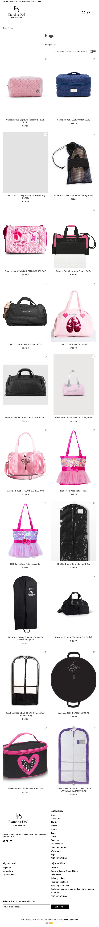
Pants (53, 836)
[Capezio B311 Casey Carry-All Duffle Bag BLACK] (25, 162)
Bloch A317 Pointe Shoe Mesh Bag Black (73, 195)
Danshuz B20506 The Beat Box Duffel (73, 637)
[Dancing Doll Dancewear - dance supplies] (16, 13)
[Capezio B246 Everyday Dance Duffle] (73, 238)
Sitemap (55, 892)
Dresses (55, 840)
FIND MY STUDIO (59, 858)
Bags (53, 854)
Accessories (57, 843)
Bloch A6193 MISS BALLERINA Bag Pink (73, 417)
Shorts (54, 829)
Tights (54, 822)
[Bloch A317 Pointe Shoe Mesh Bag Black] (73, 162)
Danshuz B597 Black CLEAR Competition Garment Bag (25, 714)
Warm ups (55, 851)
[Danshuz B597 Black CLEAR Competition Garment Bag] (25, 680)
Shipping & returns (60, 885)
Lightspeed (73, 919)
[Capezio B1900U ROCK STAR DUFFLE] (25, 311)
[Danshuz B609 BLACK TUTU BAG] (73, 680)
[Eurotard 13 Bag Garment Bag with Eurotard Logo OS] (25, 604)
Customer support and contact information (72, 889)
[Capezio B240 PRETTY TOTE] (73, 311)
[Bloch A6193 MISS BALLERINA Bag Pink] (73, 384)
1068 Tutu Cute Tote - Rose (73, 490)
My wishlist (8, 874)
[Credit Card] (46, 923)
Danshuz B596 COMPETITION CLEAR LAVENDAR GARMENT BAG (73, 789)
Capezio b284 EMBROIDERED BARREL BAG (25, 271)
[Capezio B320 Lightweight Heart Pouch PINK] (25, 87)
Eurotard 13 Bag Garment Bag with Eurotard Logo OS (25, 638)
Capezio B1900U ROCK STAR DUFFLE (25, 344)
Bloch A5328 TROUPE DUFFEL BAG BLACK (25, 417)
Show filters (49, 44)
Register (7, 867)
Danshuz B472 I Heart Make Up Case (25, 788)
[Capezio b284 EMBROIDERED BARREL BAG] (25, 238)
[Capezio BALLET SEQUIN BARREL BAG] (25, 458)
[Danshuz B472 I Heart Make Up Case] (25, 755)
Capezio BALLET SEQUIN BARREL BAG (25, 490)
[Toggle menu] (93, 12)
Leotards (55, 818)
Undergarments (58, 847)
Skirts (54, 825)
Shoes (53, 815)
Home (5, 28)
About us (55, 867)
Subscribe (59, 906)
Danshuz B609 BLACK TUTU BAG (73, 713)
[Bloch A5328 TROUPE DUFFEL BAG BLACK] (25, 384)
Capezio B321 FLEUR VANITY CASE (73, 119)
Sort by (70, 52)
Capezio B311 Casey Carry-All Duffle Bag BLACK (25, 196)
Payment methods (60, 881)
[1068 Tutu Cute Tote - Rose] (73, 458)
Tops (53, 833)
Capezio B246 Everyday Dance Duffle (74, 271)
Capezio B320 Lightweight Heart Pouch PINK (25, 120)
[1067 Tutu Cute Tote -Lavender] (25, 531)
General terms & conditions (64, 871)
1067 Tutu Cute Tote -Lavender (25, 564)
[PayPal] (51, 923)
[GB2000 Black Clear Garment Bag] (73, 531)
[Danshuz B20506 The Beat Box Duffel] (73, 604)
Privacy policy (58, 878)
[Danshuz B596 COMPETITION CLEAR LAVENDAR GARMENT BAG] (73, 755)
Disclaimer (56, 874)
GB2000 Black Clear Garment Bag (73, 564)
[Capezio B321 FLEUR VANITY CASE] (73, 87)
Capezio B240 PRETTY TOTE (74, 344)
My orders (8, 871)
